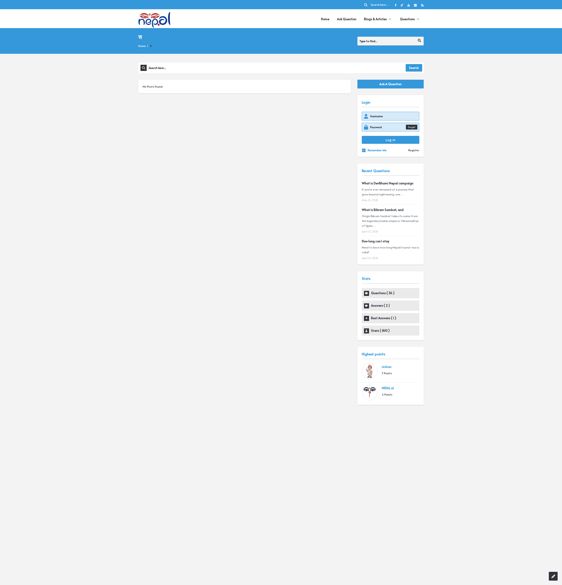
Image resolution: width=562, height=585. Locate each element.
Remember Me (377, 150)
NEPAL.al (388, 388)
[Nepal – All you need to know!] (154, 19)
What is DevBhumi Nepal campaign (387, 183)
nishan (386, 367)
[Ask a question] (553, 576)
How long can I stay (375, 241)
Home (325, 19)
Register (413, 150)
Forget (411, 127)
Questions (407, 19)
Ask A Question (390, 84)
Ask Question (346, 19)
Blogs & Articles (375, 19)
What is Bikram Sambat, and (382, 210)
